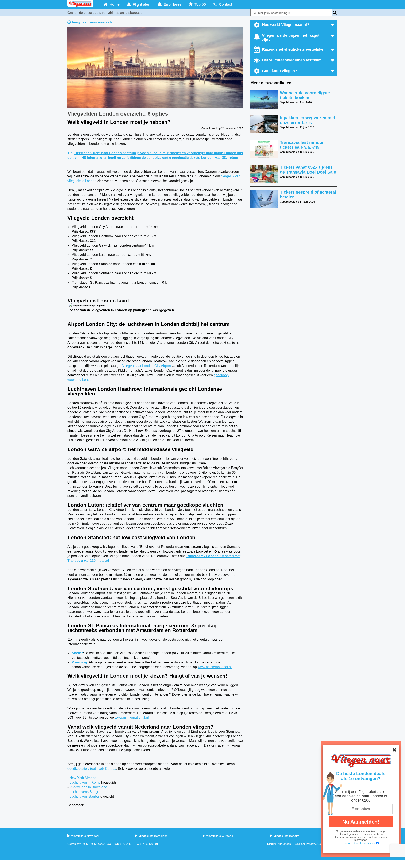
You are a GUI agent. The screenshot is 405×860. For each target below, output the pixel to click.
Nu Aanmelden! (360, 822)
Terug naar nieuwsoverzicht (92, 22)
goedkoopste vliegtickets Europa (92, 768)
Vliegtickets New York (85, 835)
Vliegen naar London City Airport (146, 366)
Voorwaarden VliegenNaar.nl (359, 843)
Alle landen (284, 843)
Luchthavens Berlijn (84, 792)
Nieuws (271, 843)
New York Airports (82, 778)
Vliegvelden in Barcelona (88, 787)
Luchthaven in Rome (84, 782)
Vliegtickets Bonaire (286, 835)
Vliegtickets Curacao (219, 835)
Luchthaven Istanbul (84, 796)
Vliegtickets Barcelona (153, 835)
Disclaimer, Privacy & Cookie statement (315, 843)
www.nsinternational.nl (215, 667)
